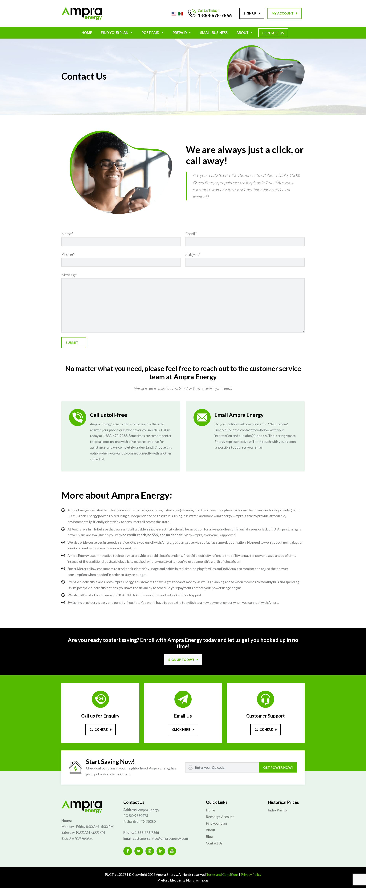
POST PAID (150, 33)
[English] (173, 13)
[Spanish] (180, 13)
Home (87, 33)
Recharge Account (220, 817)
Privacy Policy (251, 874)
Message (69, 274)
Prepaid (180, 33)
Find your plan (216, 823)
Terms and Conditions (222, 874)
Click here (98, 729)
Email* (191, 233)
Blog (209, 836)
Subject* (193, 254)
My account (283, 13)
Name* (67, 233)
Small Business (214, 33)
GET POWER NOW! (278, 767)
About (242, 33)
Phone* (67, 254)
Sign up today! (181, 660)
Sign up (250, 13)
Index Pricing (277, 810)
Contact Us (273, 33)
